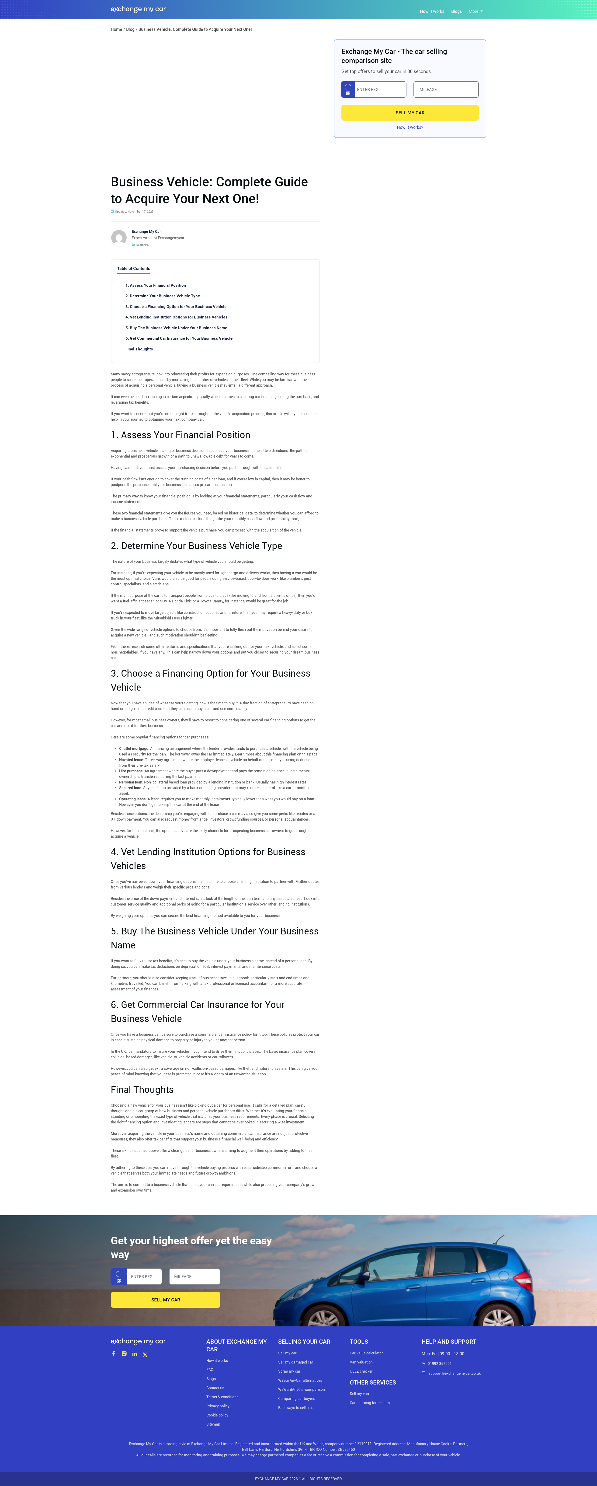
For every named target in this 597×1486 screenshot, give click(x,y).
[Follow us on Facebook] (114, 1354)
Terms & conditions (222, 1397)
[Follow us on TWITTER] (145, 1354)
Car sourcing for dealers (370, 1403)
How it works (432, 11)
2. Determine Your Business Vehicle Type (162, 296)
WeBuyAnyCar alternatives (300, 1380)
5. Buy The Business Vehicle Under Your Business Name (176, 327)
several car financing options (275, 720)
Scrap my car (289, 1371)
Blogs (456, 11)
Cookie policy (217, 1415)
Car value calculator (366, 1353)
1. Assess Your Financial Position (155, 285)
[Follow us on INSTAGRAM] (124, 1354)
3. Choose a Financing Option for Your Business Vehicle (175, 306)
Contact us (215, 1388)
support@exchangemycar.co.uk (454, 1373)
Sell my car (287, 1353)
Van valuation (361, 1362)
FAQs (210, 1369)
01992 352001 (440, 1363)
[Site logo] (155, 1342)
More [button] (474, 11)
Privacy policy (217, 1406)
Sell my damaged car (295, 1362)
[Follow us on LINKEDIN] (135, 1354)
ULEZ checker (361, 1371)
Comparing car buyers (296, 1398)
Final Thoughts (139, 349)
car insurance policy (235, 1034)
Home (116, 29)
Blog (130, 29)
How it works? (410, 127)
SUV (163, 601)
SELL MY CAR (410, 112)
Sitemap (213, 1424)
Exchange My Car (146, 231)
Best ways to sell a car (296, 1408)
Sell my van (359, 1394)
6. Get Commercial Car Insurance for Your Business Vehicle (179, 338)
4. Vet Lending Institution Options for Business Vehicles (176, 317)
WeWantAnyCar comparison (301, 1389)
